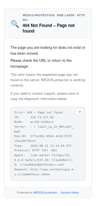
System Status (70, 192)
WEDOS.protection (45, 192)
